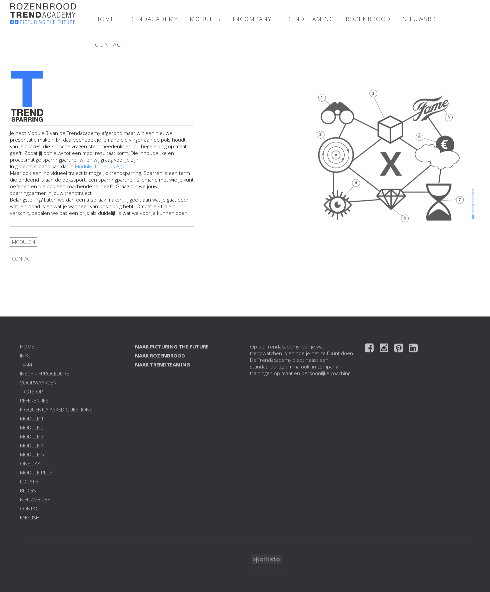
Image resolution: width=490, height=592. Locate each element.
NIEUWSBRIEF (424, 19)
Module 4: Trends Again (101, 166)
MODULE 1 (32, 418)
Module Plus (36, 472)
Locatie (29, 481)
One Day (30, 463)
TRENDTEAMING (308, 19)
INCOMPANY (252, 19)
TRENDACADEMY (152, 19)
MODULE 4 (23, 242)
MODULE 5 (32, 454)
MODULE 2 (32, 427)
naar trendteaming (162, 364)
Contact (30, 508)
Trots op (31, 391)
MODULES (205, 19)
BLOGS (28, 490)
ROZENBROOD (368, 19)
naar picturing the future (172, 346)
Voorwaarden (38, 382)
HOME (105, 19)
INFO (25, 355)
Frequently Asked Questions (56, 409)
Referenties (34, 400)
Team (26, 364)
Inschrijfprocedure (44, 373)
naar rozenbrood (160, 355)
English (29, 517)
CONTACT (110, 44)
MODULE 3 (32, 436)
